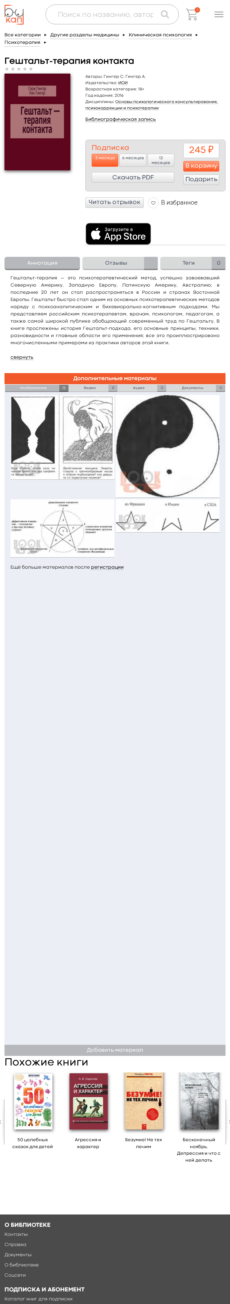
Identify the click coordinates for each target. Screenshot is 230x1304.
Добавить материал (115, 1050)
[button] (219, 14)
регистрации (107, 567)
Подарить (201, 179)
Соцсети (15, 1275)
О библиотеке (21, 1265)
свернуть (21, 357)
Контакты (16, 1235)
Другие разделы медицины (84, 35)
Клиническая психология (160, 35)
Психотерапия (22, 43)
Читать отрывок (114, 202)
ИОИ (123, 83)
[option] (32, 1113)
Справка (15, 1245)
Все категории (22, 35)
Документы (18, 1255)
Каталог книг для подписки (38, 1299)
